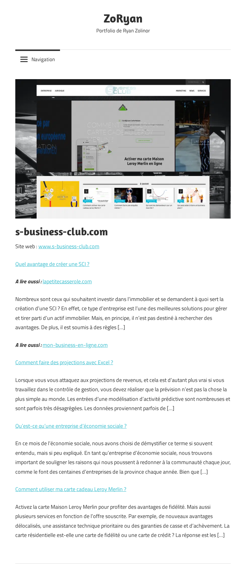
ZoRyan (123, 17)
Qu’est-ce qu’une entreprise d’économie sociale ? (71, 426)
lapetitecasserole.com (67, 281)
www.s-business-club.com (68, 246)
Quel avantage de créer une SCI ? (52, 264)
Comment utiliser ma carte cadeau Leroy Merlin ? (70, 489)
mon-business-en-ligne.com (75, 345)
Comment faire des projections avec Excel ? (64, 362)
